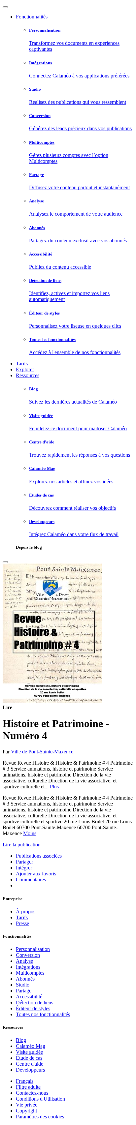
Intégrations (28, 967)
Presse (22, 923)
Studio (22, 985)
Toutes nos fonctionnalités (43, 1014)
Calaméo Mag (30, 1046)
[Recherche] (5, 562)
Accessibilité (29, 996)
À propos (25, 911)
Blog (21, 1040)
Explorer (25, 369)
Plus (54, 786)
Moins (29, 833)
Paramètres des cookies (40, 1116)
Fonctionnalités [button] (32, 16)
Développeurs (30, 1070)
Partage (23, 990)
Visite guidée (29, 1052)
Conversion (28, 955)
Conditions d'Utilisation (40, 1099)
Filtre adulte (28, 1087)
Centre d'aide (29, 1064)
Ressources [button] (27, 375)
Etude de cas (29, 1058)
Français (24, 1081)
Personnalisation (33, 949)
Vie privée (26, 1105)
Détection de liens (34, 1002)
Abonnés (25, 979)
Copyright (26, 1110)
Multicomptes (30, 973)
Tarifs (22, 363)
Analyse (24, 961)
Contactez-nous (32, 1093)
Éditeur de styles (33, 1008)
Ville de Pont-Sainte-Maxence (42, 751)
